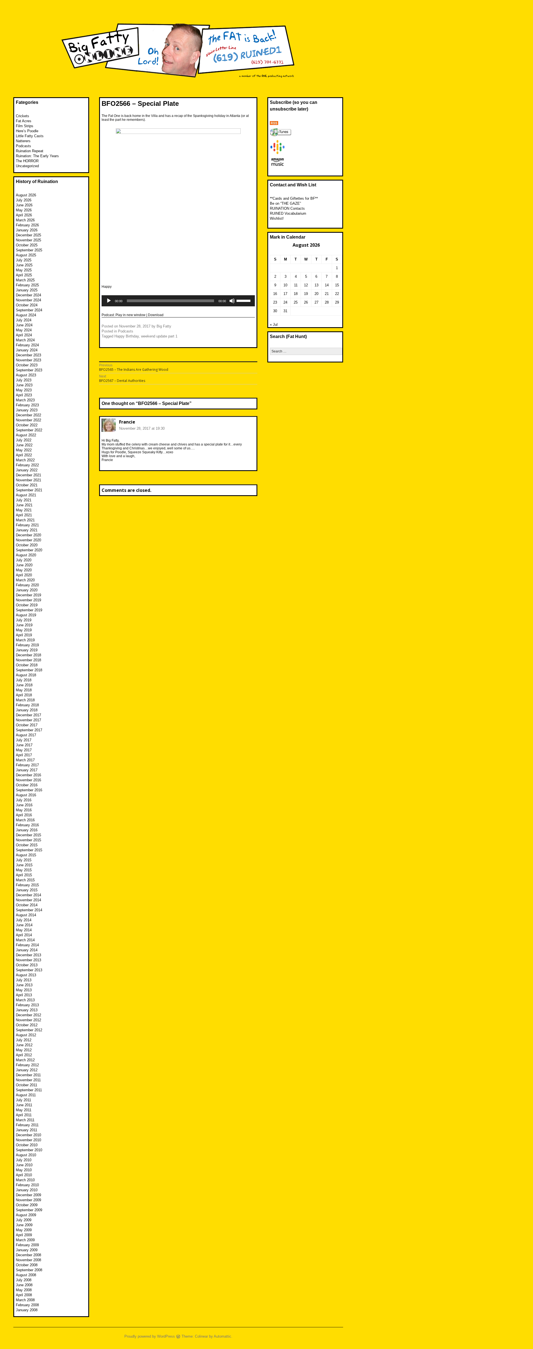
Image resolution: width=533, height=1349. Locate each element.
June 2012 (24, 1045)
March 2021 (25, 520)
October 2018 (26, 665)
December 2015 (28, 835)
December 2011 (28, 1075)
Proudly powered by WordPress (149, 1336)
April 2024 (24, 335)
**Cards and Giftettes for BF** (294, 198)
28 (327, 302)
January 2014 (26, 950)
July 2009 (23, 1220)
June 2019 (24, 625)
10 (285, 285)
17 (285, 294)
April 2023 (24, 395)
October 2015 (26, 845)
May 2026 (24, 210)
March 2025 (25, 280)
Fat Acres (23, 121)
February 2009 (27, 1245)
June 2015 (24, 865)
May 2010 (24, 1170)
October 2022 (26, 425)
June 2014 (24, 925)
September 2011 (29, 1090)
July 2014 (23, 920)
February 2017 (27, 765)
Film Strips (24, 126)
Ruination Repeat (29, 151)
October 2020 (26, 545)
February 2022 (27, 465)
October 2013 (26, 965)
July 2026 (23, 200)
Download (156, 315)
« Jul (274, 324)
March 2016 (25, 820)
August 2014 (26, 915)
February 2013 (27, 1005)
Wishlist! (277, 218)
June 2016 (24, 805)
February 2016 (27, 825)
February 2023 (27, 405)
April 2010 (24, 1175)
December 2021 (28, 475)
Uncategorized (27, 166)
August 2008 (26, 1275)
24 (285, 302)
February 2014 (27, 945)
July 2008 (23, 1280)
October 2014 (26, 905)
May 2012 (24, 1050)
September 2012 (29, 1030)
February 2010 (27, 1185)
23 (275, 302)
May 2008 (24, 1290)
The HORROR (27, 161)
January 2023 (26, 410)
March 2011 (25, 1120)
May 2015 (24, 870)
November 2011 (28, 1080)
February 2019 (27, 645)
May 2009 (24, 1230)
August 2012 (26, 1035)
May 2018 (24, 690)
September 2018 (29, 670)
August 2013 (26, 975)
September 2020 (29, 550)
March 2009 (25, 1240)
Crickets (22, 116)
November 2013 (28, 960)
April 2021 (24, 515)
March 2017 (25, 760)
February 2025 (27, 285)
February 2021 (27, 525)
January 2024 (26, 350)
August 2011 (26, 1095)
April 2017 (24, 755)
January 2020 (26, 590)
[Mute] (232, 301)
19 (306, 294)
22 (337, 294)
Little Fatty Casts (30, 136)
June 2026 (24, 205)
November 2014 (28, 900)
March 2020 (25, 580)
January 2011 (26, 1130)
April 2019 (24, 635)
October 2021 (26, 485)
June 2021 (24, 505)
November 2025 (28, 240)
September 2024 (29, 310)
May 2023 (24, 390)
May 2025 (24, 270)
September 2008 (29, 1270)
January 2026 (26, 230)
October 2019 (26, 605)
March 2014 (25, 940)
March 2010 (25, 1180)
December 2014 (28, 895)
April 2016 (24, 815)
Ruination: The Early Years (37, 156)
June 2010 (24, 1165)
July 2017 (23, 740)
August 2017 (26, 735)
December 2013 (28, 955)
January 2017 (26, 770)
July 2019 (23, 620)
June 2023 (24, 385)
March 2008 (25, 1300)
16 (275, 294)
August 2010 (26, 1155)
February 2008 (27, 1305)
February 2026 (27, 225)
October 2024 (26, 305)
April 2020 (24, 575)
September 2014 (29, 910)
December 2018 (28, 655)
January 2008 (26, 1310)
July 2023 (23, 380)
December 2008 (28, 1255)
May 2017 (24, 750)
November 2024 (28, 300)
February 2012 (27, 1065)
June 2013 (24, 985)
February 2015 (27, 885)
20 (316, 294)
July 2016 (23, 800)
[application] (178, 300)
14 (327, 285)
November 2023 (28, 360)
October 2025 (26, 245)
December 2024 (28, 295)
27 (316, 302)
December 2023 (28, 355)
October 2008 (26, 1265)
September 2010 (29, 1150)
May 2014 (24, 930)
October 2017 (26, 725)
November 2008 (28, 1260)
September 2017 (29, 730)
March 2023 (25, 400)
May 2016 (24, 810)
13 (316, 285)
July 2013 (23, 980)
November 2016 (28, 780)
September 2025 (29, 250)
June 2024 (24, 325)
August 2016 (26, 795)
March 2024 (25, 340)
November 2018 (28, 660)
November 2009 (28, 1200)
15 (337, 285)
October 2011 (26, 1085)
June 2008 (24, 1285)
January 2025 (26, 290)
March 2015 (25, 880)
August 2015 (26, 855)
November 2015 (28, 840)
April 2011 (24, 1115)
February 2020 (27, 585)
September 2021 (29, 490)
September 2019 (29, 610)
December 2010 (28, 1135)
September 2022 (29, 430)
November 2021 (28, 480)
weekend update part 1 (159, 336)
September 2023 (29, 370)
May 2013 (24, 990)
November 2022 (28, 420)
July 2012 (23, 1040)
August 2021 (26, 495)
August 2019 (26, 615)
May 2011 (23, 1110)
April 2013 (24, 995)
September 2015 (29, 850)
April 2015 (24, 875)
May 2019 (24, 630)
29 (337, 302)
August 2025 (26, 255)
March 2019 (25, 640)
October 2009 (26, 1205)
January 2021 (26, 530)
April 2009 (24, 1235)
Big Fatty (164, 326)
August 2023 (26, 375)
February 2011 (27, 1125)
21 (327, 294)
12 (306, 285)
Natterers (23, 141)
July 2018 (23, 680)
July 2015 (23, 860)
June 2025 (24, 265)
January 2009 (26, 1250)
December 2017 (28, 715)
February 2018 (27, 705)
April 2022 (24, 455)
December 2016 (28, 775)
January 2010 (26, 1190)
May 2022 (24, 450)
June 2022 (24, 445)
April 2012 (24, 1055)
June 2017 (24, 745)
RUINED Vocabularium (288, 213)
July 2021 (23, 500)
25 (296, 302)
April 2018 (24, 695)
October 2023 (26, 365)
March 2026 (25, 220)
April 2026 (24, 215)
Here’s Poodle (27, 131)
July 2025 (23, 260)
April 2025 (24, 275)
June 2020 (24, 565)
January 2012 (26, 1070)
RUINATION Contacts (287, 208)
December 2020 (28, 535)
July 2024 (23, 320)
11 (296, 285)
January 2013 (26, 1010)
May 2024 (24, 330)
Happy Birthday (126, 336)
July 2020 (23, 560)
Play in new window (130, 315)
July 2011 (23, 1100)
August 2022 (26, 435)
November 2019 (28, 600)
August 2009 (26, 1215)
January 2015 (26, 890)
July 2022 (23, 440)
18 (296, 294)
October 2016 (26, 785)
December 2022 (28, 415)
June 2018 (24, 685)
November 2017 (28, 720)
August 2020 (26, 555)
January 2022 (26, 470)
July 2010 (23, 1160)
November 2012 (28, 1020)
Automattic (222, 1336)
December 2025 (28, 235)
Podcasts (125, 331)
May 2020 (24, 570)
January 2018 (26, 710)
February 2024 (27, 345)
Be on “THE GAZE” (285, 203)
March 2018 (25, 700)
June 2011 (24, 1105)
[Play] (109, 301)
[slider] (244, 300)
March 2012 (25, 1060)
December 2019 (28, 595)
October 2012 (26, 1025)
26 (306, 302)
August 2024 (26, 315)
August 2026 (26, 195)
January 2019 (26, 650)
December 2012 (28, 1015)
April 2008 (24, 1295)
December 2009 (28, 1195)
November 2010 (28, 1140)
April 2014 (24, 935)
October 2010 (26, 1145)
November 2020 (28, 540)
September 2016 (29, 790)
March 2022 (25, 460)
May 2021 (24, 510)
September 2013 (29, 970)
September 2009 (29, 1210)
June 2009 (24, 1225)
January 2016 (26, 830)
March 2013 (25, 1000)
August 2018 (26, 675)
